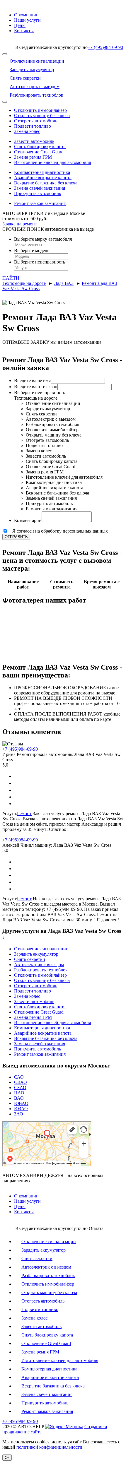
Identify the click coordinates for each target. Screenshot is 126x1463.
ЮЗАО (21, 1108)
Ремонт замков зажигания (40, 203)
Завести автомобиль (34, 141)
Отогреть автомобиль (35, 120)
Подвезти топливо (32, 126)
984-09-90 (105, 47)
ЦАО (19, 1092)
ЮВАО (21, 1103)
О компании (26, 14)
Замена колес (27, 131)
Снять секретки (29, 959)
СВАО (20, 1082)
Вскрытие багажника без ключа (45, 182)
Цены (19, 25)
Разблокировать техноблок (41, 969)
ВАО (19, 1098)
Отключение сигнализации (41, 948)
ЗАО (18, 1113)
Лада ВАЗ (64, 283)
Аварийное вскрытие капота (42, 177)
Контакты (24, 30)
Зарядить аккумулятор (36, 954)
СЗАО (20, 1087)
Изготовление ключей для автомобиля (52, 162)
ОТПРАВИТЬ (16, 537)
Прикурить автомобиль (37, 193)
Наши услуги (27, 20)
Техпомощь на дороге (24, 283)
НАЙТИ (10, 278)
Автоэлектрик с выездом (39, 964)
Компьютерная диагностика (42, 172)
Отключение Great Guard (39, 151)
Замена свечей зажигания (39, 188)
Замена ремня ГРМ (33, 157)
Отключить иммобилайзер (40, 110)
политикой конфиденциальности (49, 1447)
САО (19, 1076)
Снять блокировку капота (40, 146)
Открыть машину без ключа (42, 115)
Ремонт (24, 813)
